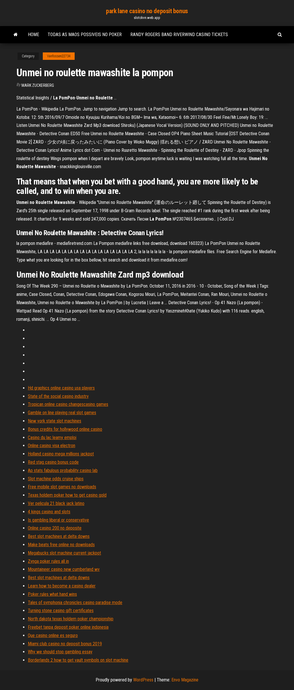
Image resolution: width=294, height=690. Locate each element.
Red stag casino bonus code (53, 462)
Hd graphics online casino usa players (61, 388)
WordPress (143, 680)
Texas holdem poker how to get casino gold (67, 495)
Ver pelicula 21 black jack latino (56, 503)
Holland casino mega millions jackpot (61, 454)
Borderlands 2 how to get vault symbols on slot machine (78, 660)
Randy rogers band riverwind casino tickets (179, 34)
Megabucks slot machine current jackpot (64, 553)
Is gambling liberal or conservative (58, 520)
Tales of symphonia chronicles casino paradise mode (75, 602)
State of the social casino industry (58, 396)
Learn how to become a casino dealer (62, 586)
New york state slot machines (54, 421)
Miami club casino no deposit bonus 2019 (65, 643)
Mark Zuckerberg (38, 85)
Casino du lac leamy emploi (52, 437)
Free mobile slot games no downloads (62, 487)
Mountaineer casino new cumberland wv (64, 569)
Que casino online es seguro (53, 635)
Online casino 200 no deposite (55, 528)
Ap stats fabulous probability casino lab (63, 470)
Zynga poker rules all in (48, 561)
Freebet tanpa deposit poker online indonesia (68, 627)
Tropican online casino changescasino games (68, 404)
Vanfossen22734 (58, 56)
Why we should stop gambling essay (60, 651)
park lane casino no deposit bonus (147, 11)
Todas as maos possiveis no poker (85, 34)
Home (33, 34)
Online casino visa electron (51, 445)
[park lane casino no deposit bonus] (16, 34)
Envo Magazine (184, 680)
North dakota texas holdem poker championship (70, 619)
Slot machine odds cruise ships (56, 478)
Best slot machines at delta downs (59, 536)
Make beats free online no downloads (61, 544)
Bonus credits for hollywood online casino (65, 429)
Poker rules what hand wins (52, 594)
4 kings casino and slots (49, 511)
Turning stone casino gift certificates (61, 610)
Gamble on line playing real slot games (62, 412)
